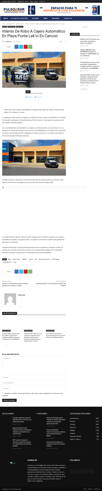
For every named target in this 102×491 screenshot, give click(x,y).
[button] (97, 18)
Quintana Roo (11, 24)
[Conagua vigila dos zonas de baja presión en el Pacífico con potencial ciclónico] (6, 420)
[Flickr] (82, 471)
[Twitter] (93, 1)
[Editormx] (3, 42)
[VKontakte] (91, 471)
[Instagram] (90, 1)
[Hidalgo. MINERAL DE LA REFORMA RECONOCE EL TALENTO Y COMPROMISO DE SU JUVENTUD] (74, 52)
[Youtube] (99, 1)
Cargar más (84, 89)
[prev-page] (3, 346)
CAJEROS (24, 259)
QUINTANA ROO (7, 262)
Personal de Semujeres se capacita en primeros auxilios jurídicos (56, 444)
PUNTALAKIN (55, 259)
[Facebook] (87, 1)
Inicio (3, 24)
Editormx (9, 41)
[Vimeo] (96, 1)
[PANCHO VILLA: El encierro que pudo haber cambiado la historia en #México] (74, 41)
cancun (31, 259)
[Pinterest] (26, 47)
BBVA (9, 259)
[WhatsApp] (30, 47)
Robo (15, 262)
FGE (36, 259)
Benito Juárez (20, 24)
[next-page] (6, 346)
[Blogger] (72, 471)
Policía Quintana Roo (44, 259)
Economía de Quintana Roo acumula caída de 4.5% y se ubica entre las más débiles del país (55, 335)
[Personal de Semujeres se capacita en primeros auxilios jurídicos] (40, 444)
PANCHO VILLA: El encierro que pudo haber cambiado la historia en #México (89, 41)
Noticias (4, 26)
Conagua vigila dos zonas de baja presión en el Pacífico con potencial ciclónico (22, 419)
